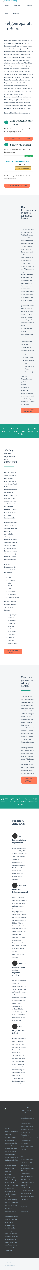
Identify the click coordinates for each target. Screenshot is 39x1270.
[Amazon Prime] (28, 165)
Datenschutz (24, 1211)
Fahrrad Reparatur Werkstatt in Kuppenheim (27, 1126)
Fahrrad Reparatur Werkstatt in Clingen (27, 1146)
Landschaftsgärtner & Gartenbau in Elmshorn (27, 1121)
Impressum (24, 1207)
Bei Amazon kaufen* (24, 168)
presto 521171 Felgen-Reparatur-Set (17, 161)
